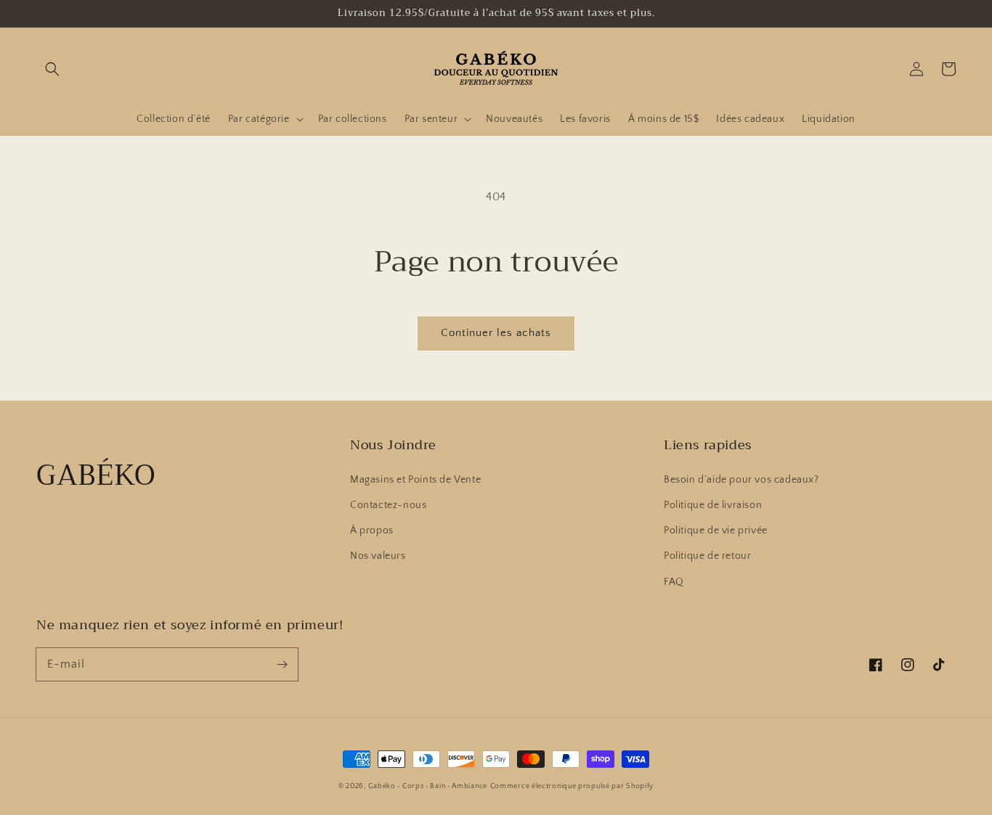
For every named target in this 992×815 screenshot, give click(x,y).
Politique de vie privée (716, 530)
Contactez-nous (388, 505)
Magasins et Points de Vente (415, 480)
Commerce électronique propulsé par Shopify (572, 786)
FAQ (674, 582)
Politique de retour (707, 556)
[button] (52, 69)
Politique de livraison (713, 505)
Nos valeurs (378, 556)
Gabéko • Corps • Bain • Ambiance (427, 786)
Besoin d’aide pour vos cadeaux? (741, 480)
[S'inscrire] (282, 664)
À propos (372, 530)
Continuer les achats (496, 333)
